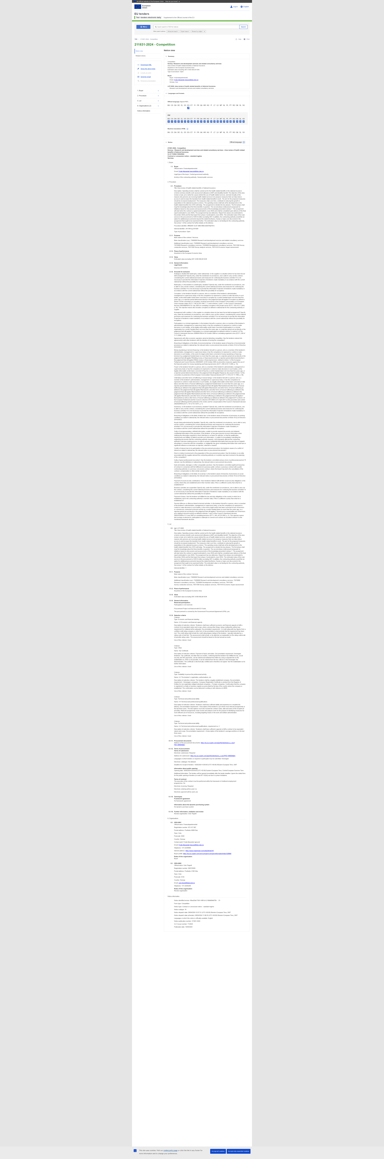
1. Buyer (140, 90)
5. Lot (139, 101)
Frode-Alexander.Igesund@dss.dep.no (186, 80)
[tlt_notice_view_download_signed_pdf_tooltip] (188, 108)
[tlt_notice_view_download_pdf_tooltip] (169, 121)
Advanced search (173, 31)
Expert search (185, 31)
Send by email (146, 77)
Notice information (143, 111)
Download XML (146, 65)
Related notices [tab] (141, 56)
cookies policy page (170, 1150)
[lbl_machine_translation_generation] (187, 129)
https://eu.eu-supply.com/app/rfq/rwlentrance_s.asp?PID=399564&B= (204, 744)
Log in (235, 6)
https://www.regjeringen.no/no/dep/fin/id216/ (200, 851)
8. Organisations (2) (144, 106)
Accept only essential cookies (238, 1151)
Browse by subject (197, 31)
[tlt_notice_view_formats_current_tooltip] (244, 142)
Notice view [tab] (139, 51)
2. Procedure (141, 96)
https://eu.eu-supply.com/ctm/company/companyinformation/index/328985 (207, 853)
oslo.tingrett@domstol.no (187, 883)
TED (135, 39)
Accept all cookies (218, 1151)
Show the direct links (148, 69)
